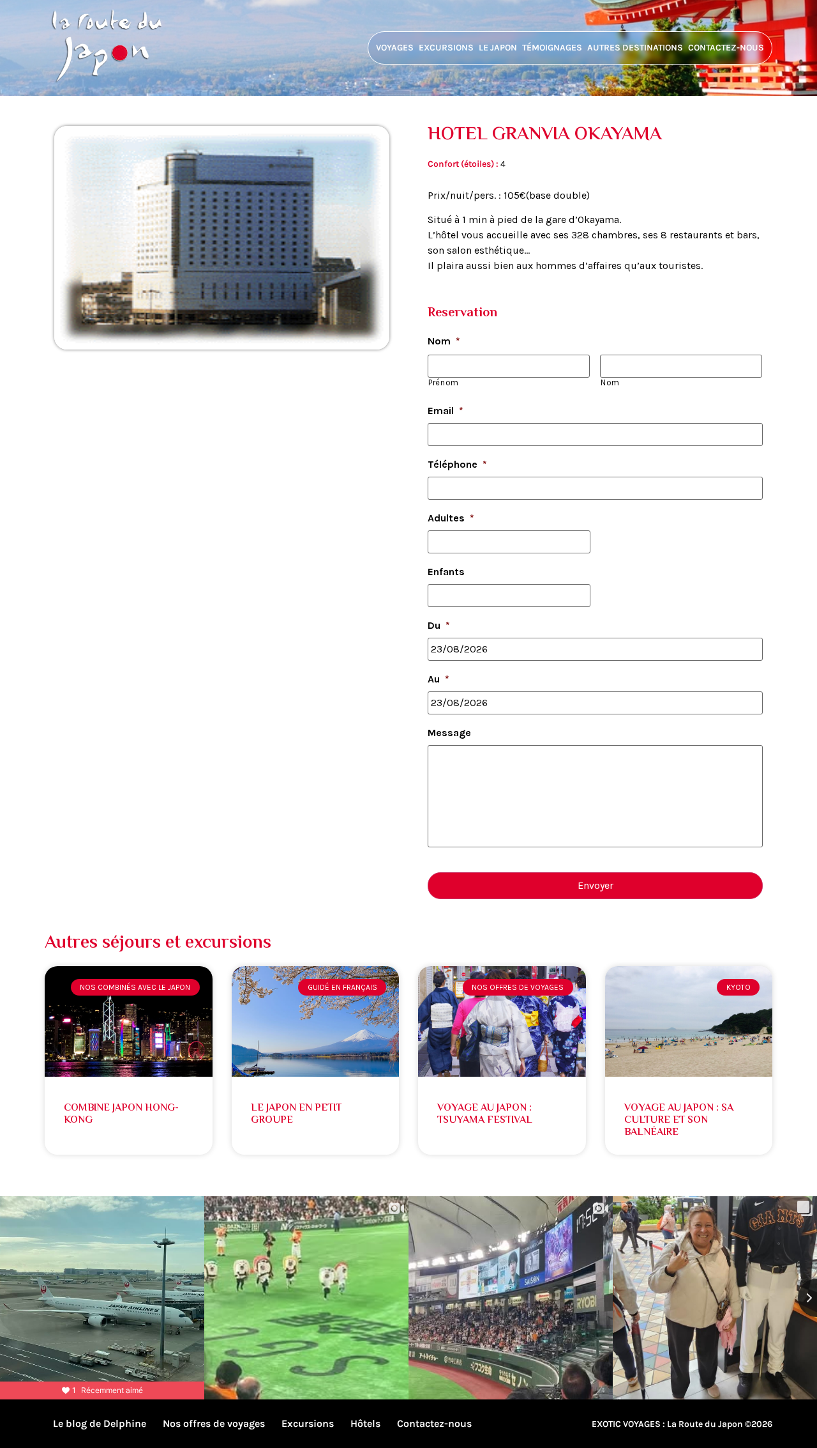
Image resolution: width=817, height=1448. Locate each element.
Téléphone (457, 464)
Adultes (451, 518)
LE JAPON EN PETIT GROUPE (296, 1114)
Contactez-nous (726, 47)
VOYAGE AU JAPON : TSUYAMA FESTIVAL (484, 1114)
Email (445, 410)
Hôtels (365, 1423)
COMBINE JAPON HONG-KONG (121, 1114)
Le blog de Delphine (99, 1423)
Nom (444, 341)
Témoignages (552, 47)
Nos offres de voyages (214, 1423)
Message (449, 733)
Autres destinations (635, 47)
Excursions (446, 47)
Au (438, 679)
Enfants (446, 572)
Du (439, 625)
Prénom (443, 382)
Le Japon (498, 47)
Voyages (395, 47)
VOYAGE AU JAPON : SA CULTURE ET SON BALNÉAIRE (678, 1120)
